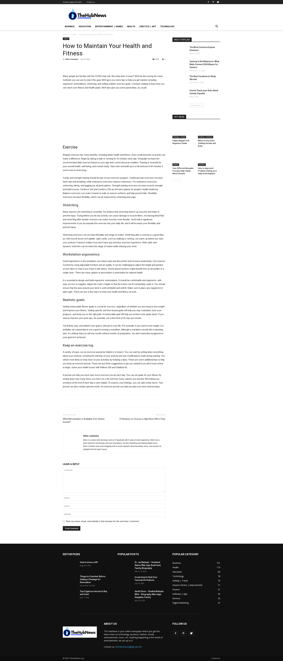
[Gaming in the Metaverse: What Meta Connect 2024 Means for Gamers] (179, 65)
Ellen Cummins (71, 59)
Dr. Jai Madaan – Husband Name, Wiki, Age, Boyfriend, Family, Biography (148, 565)
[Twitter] (218, 2)
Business (70, 26)
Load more (195, 105)
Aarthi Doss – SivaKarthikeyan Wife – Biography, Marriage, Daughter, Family (149, 594)
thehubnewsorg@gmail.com (128, 646)
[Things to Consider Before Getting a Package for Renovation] (70, 580)
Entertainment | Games (109, 26)
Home (65, 34)
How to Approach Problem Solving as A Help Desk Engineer (207, 171)
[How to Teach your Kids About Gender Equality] (179, 94)
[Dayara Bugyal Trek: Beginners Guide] (183, 130)
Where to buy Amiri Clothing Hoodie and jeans (207, 143)
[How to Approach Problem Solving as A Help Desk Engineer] (209, 158)
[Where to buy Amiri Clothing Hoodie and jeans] (209, 130)
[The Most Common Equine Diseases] (179, 51)
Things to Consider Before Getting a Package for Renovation (92, 579)
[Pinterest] (213, 2)
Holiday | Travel (179, 137)
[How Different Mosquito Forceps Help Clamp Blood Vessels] (183, 158)
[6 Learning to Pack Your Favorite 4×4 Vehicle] (125, 581)
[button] (216, 26)
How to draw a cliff (89, 562)
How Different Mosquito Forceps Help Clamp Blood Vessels (183, 171)
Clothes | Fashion (205, 137)
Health (131, 26)
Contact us (91, 2)
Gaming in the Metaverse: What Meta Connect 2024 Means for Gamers (204, 64)
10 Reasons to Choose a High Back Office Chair (142, 419)
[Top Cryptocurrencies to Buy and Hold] (70, 595)
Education (85, 26)
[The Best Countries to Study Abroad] (179, 80)
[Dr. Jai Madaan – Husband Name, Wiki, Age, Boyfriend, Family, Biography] (125, 566)
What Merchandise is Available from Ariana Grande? (83, 420)
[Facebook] (208, 2)
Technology (167, 26)
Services (202, 165)
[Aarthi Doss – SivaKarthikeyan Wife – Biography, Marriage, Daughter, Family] (125, 595)
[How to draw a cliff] (70, 566)
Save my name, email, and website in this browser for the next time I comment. (102, 521)
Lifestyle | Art (147, 26)
